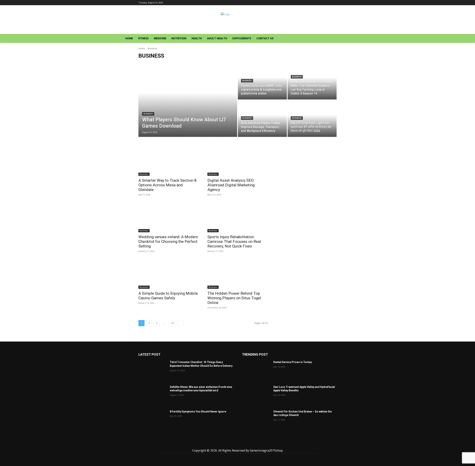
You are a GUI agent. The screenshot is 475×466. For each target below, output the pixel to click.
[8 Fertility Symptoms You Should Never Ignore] (152, 420)
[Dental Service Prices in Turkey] (256, 370)
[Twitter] (246, 443)
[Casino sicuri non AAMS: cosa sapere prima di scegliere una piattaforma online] (262, 81)
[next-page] (180, 323)
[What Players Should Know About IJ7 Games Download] (187, 100)
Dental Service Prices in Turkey (292, 362)
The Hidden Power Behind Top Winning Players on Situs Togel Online (234, 298)
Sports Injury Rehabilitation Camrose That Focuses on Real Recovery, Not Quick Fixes (234, 241)
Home (141, 48)
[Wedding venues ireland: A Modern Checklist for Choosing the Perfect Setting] (168, 217)
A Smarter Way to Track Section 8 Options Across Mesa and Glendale (167, 185)
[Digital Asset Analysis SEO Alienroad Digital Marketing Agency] (237, 161)
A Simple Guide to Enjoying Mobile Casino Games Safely (168, 295)
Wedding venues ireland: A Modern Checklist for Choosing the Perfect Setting (168, 241)
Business (148, 114)
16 (172, 323)
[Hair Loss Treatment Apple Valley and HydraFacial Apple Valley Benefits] (256, 395)
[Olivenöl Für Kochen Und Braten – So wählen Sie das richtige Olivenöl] (256, 420)
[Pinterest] (237, 443)
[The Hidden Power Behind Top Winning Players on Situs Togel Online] (237, 274)
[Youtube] (262, 443)
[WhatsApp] (254, 443)
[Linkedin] (229, 443)
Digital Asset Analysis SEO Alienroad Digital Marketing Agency (231, 185)
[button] (390, 38)
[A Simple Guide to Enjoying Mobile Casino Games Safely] (168, 274)
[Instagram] (221, 443)
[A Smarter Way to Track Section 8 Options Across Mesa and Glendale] (168, 161)
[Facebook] (212, 443)
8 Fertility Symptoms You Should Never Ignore (198, 411)
